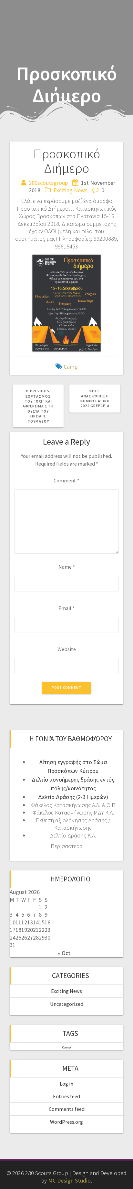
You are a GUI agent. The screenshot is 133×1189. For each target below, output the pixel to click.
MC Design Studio (69, 1180)
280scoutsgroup (48, 182)
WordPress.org (66, 1122)
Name (66, 566)
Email (66, 608)
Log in (66, 1083)
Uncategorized (66, 1004)
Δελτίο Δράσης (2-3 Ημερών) (73, 797)
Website (66, 649)
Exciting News (70, 190)
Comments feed (67, 1109)
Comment (66, 480)
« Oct (64, 953)
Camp (70, 366)
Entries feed (66, 1096)
